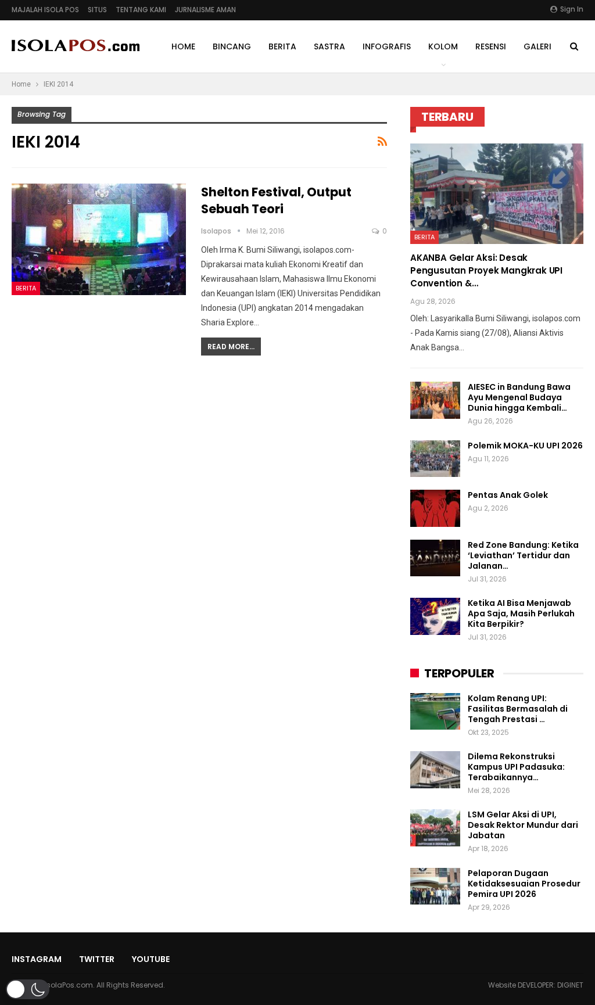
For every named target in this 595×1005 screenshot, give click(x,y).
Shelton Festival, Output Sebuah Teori (276, 200)
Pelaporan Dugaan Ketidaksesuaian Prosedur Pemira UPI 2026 (524, 883)
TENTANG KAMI (141, 10)
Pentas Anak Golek (508, 495)
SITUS (97, 10)
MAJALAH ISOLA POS (45, 10)
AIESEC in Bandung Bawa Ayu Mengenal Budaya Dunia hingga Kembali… (519, 397)
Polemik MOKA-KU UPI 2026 (525, 445)
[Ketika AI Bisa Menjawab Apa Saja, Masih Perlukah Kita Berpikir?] (435, 616)
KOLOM (443, 46)
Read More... (231, 346)
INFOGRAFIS (387, 46)
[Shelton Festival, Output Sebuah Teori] (99, 239)
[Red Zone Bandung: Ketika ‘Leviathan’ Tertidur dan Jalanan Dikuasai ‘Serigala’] (435, 558)
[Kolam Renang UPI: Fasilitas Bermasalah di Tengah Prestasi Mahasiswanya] (435, 711)
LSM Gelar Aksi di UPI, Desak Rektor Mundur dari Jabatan (523, 825)
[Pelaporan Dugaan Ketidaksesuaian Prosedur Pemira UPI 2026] (435, 886)
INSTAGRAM (37, 959)
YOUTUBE (151, 959)
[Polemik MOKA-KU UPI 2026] (435, 459)
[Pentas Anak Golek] (435, 508)
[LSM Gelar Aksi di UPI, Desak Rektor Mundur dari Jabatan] (435, 827)
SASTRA (329, 46)
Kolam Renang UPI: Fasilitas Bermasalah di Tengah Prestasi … (518, 708)
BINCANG (232, 46)
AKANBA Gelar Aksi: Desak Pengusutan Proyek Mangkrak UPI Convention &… (486, 270)
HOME (183, 46)
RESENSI (490, 46)
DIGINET (570, 985)
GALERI (537, 46)
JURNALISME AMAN (205, 10)
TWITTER (96, 959)
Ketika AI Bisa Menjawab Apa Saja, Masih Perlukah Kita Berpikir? (521, 613)
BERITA (282, 46)
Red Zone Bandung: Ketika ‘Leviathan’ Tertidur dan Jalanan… (523, 555)
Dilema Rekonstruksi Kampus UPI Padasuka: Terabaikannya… (516, 767)
